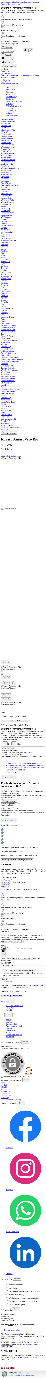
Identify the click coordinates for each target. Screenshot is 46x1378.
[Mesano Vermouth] (9, 509)
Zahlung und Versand (14, 1026)
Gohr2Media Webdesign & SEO (24, 1344)
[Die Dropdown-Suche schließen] (30, 50)
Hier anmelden (8, 1368)
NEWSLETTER (7, 1347)
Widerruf (9, 1028)
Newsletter (10, 1008)
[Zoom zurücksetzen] (8, 683)
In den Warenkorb (8, 748)
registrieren (9, 73)
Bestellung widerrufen (11, 995)
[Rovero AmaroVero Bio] (11, 458)
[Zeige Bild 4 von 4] (9, 665)
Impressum (10, 1037)
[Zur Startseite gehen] (9, 44)
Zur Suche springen (28, 2)
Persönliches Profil (16, 75)
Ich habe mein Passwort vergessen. (14, 882)
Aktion (4, 946)
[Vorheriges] (3, 662)
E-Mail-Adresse (7, 948)
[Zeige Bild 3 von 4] (7, 665)
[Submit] (3, 951)
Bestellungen (35, 75)
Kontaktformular (19, 991)
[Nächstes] (8, 662)
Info (2, 1015)
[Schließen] (2, 680)
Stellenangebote (11, 1024)
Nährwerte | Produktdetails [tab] (16, 770)
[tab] (25, 765)
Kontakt (9, 1010)
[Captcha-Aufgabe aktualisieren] (3, 955)
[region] (23, 583)
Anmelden (5, 71)
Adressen (26, 75)
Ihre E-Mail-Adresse (9, 877)
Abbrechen (5, 887)
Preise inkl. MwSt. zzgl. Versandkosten (15, 721)
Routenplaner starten (12, 1330)
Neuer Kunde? (25, 873)
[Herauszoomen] (3, 683)
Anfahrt (8, 1020)
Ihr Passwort (6, 880)
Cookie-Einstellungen (14, 1035)
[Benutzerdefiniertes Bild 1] (28, 1075)
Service (4, 1001)
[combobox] (12, 51)
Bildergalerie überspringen (11, 456)
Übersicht (5, 75)
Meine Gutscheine (8, 78)
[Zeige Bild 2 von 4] (4, 665)
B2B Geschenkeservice (14, 1006)
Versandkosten (6, 1336)
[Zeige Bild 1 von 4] (2, 665)
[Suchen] (25, 50)
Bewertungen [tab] (11, 772)
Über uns (9, 1022)
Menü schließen (10, 67)
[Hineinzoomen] (13, 683)
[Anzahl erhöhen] (13, 743)
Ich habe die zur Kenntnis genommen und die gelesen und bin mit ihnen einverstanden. (22, 972)
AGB (27, 973)
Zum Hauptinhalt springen (11, 2)
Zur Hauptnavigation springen (20, 3)
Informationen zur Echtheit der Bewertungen (21, 1375)
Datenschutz (10, 1030)
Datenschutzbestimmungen (25, 970)
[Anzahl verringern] (5, 743)
